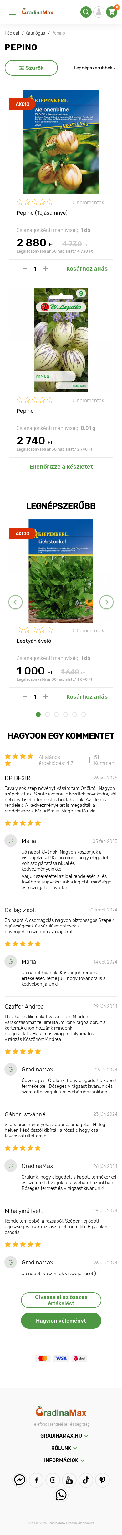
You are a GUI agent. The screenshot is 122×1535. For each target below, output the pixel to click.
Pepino (25, 411)
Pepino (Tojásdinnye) (42, 213)
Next (106, 602)
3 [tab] (56, 714)
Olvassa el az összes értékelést (61, 1300)
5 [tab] (74, 714)
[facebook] (36, 1480)
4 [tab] (65, 714)
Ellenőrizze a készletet (61, 466)
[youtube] (69, 1480)
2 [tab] (47, 714)
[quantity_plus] (45, 268)
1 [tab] (38, 714)
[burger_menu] (12, 12)
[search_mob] (86, 12)
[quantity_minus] (25, 268)
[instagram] (52, 1480)
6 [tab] (83, 714)
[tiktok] (86, 1480)
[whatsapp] (61, 1495)
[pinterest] (102, 1480)
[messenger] (19, 1480)
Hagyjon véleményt (61, 1321)
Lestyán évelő (34, 641)
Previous (15, 602)
